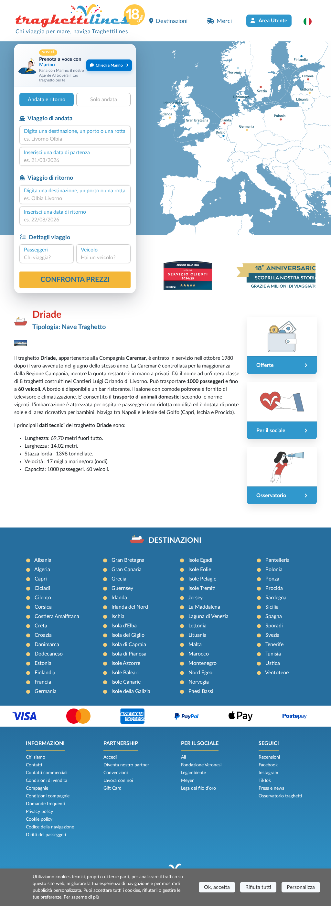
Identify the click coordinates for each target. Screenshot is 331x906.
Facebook (268, 765)
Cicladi (42, 588)
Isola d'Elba (124, 625)
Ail (183, 757)
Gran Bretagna (128, 560)
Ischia (118, 616)
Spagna (273, 616)
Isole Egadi (200, 560)
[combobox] (75, 139)
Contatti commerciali (46, 773)
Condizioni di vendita (46, 780)
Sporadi (274, 625)
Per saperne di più (81, 897)
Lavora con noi (118, 780)
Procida (274, 588)
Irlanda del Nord (130, 607)
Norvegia (198, 682)
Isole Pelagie (202, 578)
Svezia (272, 635)
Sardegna (275, 597)
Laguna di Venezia (208, 616)
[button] (311, 21)
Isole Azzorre (126, 663)
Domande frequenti (45, 804)
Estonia (43, 663)
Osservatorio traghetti (280, 796)
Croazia (43, 635)
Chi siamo (35, 757)
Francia (43, 682)
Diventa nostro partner (126, 765)
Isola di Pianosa (129, 653)
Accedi (110, 757)
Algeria (42, 569)
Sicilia (272, 607)
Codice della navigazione (50, 827)
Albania (42, 560)
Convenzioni (115, 773)
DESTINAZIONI (175, 540)
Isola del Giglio (128, 635)
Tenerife (274, 644)
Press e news (271, 788)
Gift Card (112, 788)
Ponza (272, 578)
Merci (224, 21)
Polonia (274, 569)
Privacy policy (39, 811)
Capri (41, 578)
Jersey (195, 597)
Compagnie (37, 788)
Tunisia (273, 653)
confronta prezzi (75, 279)
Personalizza (301, 887)
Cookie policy (39, 819)
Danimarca (47, 644)
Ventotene (277, 672)
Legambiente (193, 773)
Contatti (34, 765)
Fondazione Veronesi (201, 765)
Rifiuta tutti (258, 887)
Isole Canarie (126, 682)
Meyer (187, 780)
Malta (195, 644)
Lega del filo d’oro (198, 788)
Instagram (268, 773)
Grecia (119, 578)
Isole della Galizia (131, 691)
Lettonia (197, 625)
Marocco (198, 653)
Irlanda (119, 597)
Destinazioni (171, 21)
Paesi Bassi (200, 691)
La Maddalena (204, 607)
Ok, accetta (217, 887)
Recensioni (269, 757)
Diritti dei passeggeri (46, 835)
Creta (41, 625)
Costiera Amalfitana (57, 616)
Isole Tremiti (202, 588)
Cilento (43, 597)
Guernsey (122, 588)
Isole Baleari (125, 672)
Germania (46, 691)
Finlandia (45, 672)
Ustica (272, 663)
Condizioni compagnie (47, 796)
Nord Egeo (200, 672)
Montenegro (202, 663)
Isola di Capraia (129, 644)
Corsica (43, 607)
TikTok (265, 780)
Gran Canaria (127, 569)
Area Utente (272, 20)
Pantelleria (277, 560)
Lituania (197, 635)
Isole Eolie (199, 569)
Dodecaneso (49, 653)
